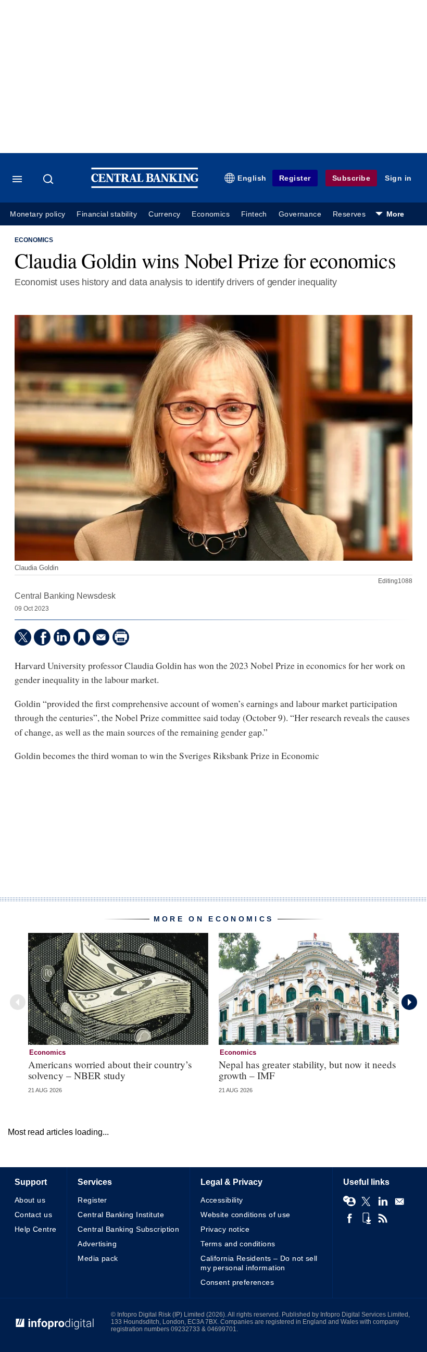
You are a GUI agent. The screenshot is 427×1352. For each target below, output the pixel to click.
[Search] (49, 179)
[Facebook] (42, 637)
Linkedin (382, 1201)
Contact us (33, 1214)
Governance (300, 214)
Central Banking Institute (121, 1214)
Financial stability (107, 214)
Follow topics (349, 1201)
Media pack (98, 1258)
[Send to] (101, 637)
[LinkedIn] (62, 637)
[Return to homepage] (144, 185)
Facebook (349, 1218)
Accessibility (221, 1200)
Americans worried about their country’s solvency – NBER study (110, 1070)
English (252, 178)
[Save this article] (81, 637)
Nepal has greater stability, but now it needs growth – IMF (307, 1070)
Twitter (366, 1201)
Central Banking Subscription (128, 1229)
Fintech (254, 214)
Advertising (97, 1244)
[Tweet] (23, 637)
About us (30, 1200)
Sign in (398, 178)
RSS (382, 1218)
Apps (366, 1218)
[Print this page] (120, 637)
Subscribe (351, 178)
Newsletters (399, 1201)
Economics (211, 214)
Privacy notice (224, 1229)
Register (295, 178)
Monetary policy (37, 214)
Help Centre (36, 1229)
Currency (164, 214)
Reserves (349, 214)
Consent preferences (237, 1282)
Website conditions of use (245, 1214)
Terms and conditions (237, 1244)
